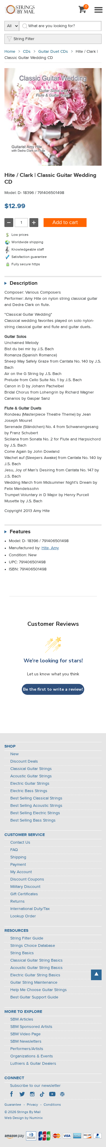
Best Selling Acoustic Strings (36, 806)
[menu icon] (98, 10)
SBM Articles (21, 1019)
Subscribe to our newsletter (35, 1086)
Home (9, 52)
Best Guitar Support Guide (34, 997)
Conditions (52, 1105)
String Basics (22, 953)
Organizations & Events (31, 1056)
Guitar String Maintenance (33, 982)
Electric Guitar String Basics (35, 975)
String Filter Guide (26, 938)
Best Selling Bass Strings (33, 820)
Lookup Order (23, 916)
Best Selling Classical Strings (36, 798)
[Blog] (62, 1095)
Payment (18, 865)
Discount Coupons (27, 879)
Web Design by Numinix (23, 1118)
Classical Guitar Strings (31, 769)
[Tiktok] (42, 1095)
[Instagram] (32, 1095)
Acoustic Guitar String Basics (36, 968)
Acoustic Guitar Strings (31, 776)
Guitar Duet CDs (53, 52)
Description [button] (23, 283)
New (14, 754)
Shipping (18, 857)
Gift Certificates (24, 894)
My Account (21, 872)
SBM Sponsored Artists (31, 1027)
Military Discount (25, 887)
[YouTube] (52, 1095)
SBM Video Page (25, 1034)
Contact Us (20, 842)
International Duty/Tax (30, 909)
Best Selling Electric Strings (35, 813)
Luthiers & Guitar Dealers (33, 1064)
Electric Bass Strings (28, 791)
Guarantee (12, 1105)
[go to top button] (96, 975)
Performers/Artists (26, 1049)
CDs (27, 52)
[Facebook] (12, 1095)
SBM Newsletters (26, 1041)
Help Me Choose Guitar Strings (38, 990)
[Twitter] (22, 1095)
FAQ (14, 850)
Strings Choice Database (32, 946)
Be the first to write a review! (53, 689)
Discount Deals (24, 761)
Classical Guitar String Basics (36, 960)
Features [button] (20, 531)
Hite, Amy (50, 548)
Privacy (32, 1105)
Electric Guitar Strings (29, 783)
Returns (17, 901)
